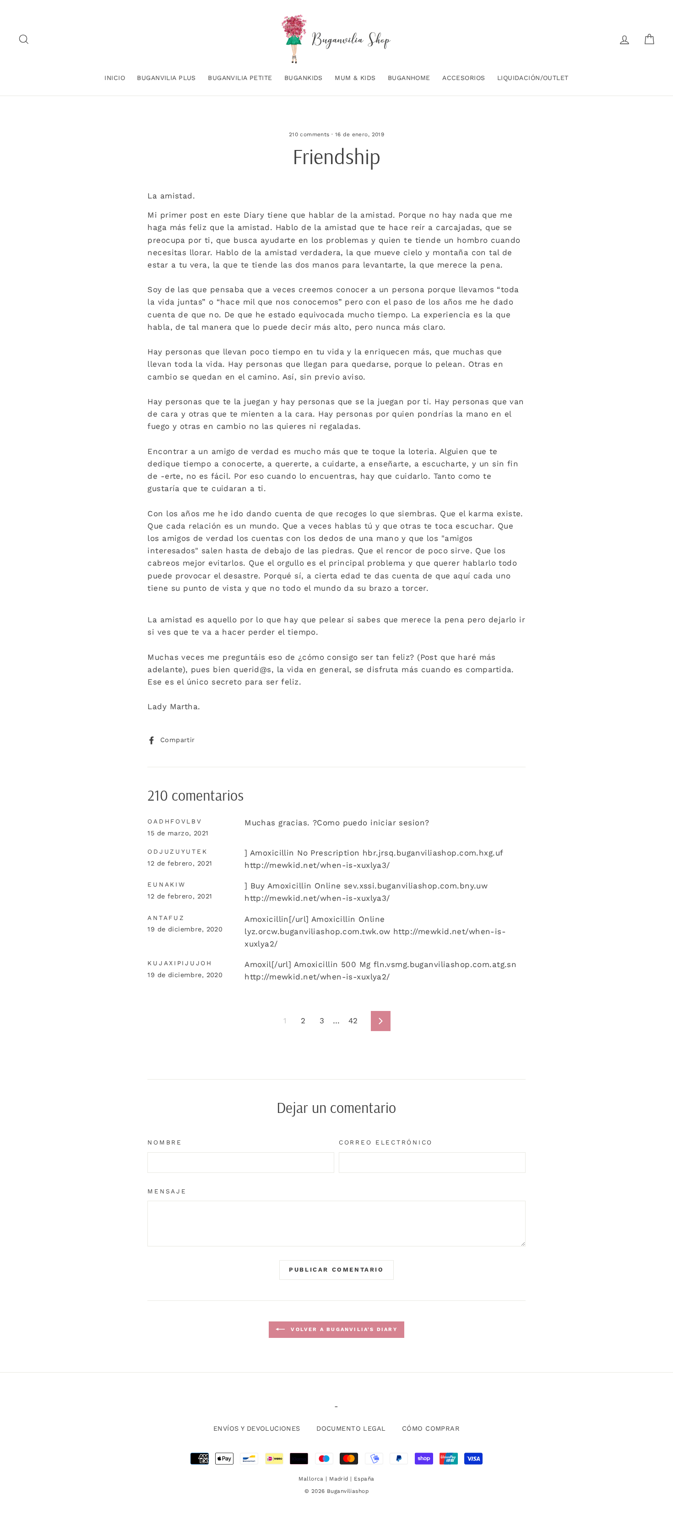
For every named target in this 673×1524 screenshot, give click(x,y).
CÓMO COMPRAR (431, 1429)
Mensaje (166, 1191)
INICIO (114, 77)
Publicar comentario (336, 1269)
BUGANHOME (409, 77)
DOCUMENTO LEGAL (350, 1429)
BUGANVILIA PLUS (166, 77)
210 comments (309, 134)
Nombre (164, 1142)
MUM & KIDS (355, 77)
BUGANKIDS (303, 77)
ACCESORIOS (463, 77)
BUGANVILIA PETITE (240, 77)
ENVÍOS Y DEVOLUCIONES (256, 1429)
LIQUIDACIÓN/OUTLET (533, 77)
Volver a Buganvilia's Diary (342, 1329)
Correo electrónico (386, 1142)
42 (353, 1020)
